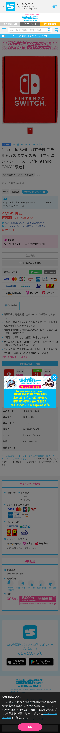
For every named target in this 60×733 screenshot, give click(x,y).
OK (30, 727)
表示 (55, 6)
